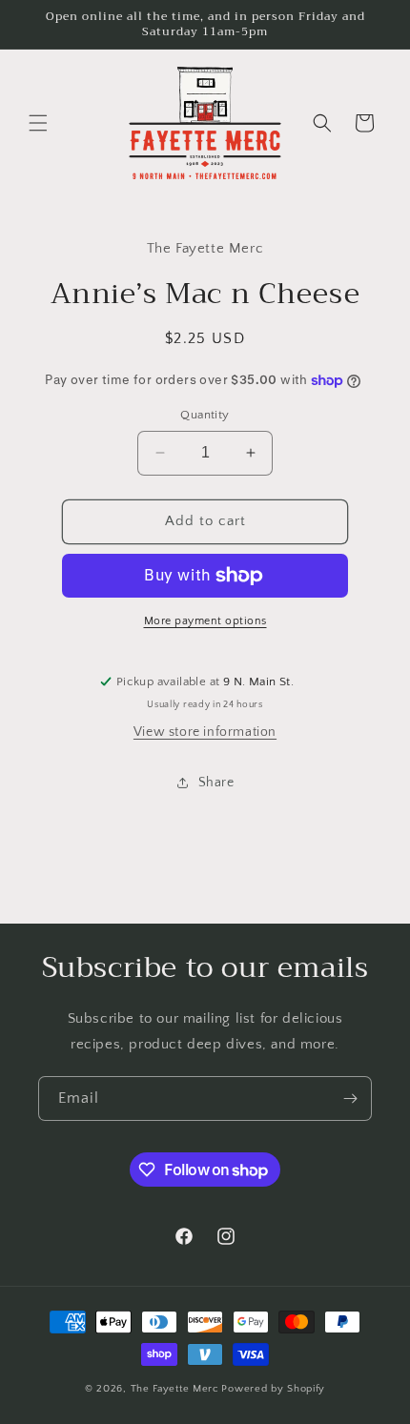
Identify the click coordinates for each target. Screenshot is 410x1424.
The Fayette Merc (175, 1388)
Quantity (204, 414)
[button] (38, 123)
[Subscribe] (350, 1098)
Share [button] (216, 782)
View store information (205, 732)
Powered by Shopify (273, 1388)
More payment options (205, 621)
